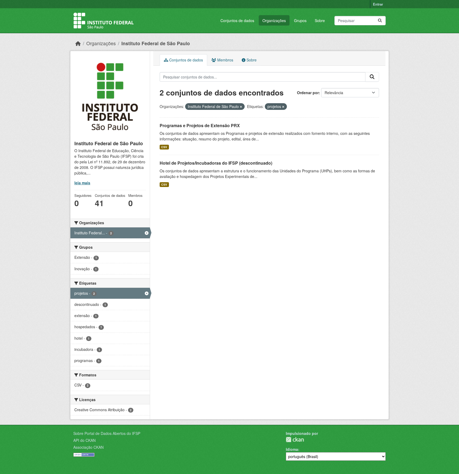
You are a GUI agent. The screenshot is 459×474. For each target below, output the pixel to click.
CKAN (295, 439)
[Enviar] (380, 20)
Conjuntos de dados (237, 20)
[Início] (78, 43)
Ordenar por (308, 92)
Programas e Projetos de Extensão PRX (200, 125)
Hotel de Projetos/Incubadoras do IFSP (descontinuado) (216, 163)
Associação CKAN (88, 447)
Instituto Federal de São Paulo (155, 43)
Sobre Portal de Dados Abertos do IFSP (106, 433)
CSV (164, 147)
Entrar (378, 4)
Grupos (300, 20)
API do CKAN (84, 440)
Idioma (292, 449)
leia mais (82, 182)
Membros (224, 60)
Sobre (320, 20)
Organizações (274, 20)
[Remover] (241, 107)
